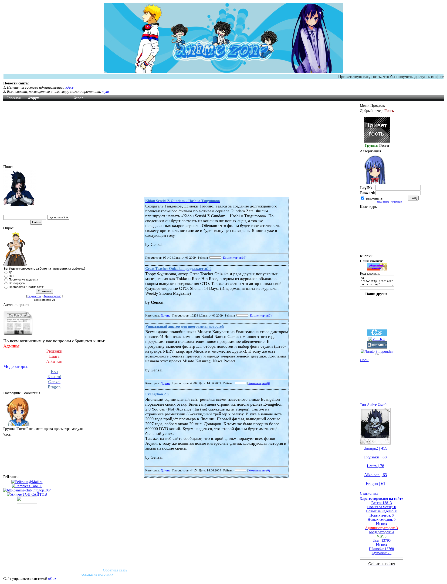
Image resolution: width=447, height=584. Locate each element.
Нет (11, 275)
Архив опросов (52, 296)
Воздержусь (17, 283)
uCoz (52, 579)
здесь (69, 87)
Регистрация (396, 202)
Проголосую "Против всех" (26, 287)
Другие (165, 315)
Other (78, 98)
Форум (33, 98)
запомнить (374, 198)
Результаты (34, 296)
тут (105, 91)
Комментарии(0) (260, 315)
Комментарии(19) (234, 257)
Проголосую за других (23, 279)
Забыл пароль (383, 202)
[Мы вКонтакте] (377, 334)
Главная (14, 98)
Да (10, 272)
